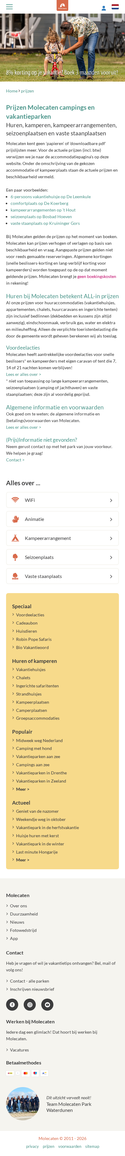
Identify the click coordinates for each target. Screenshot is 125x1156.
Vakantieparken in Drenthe (41, 772)
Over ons (18, 905)
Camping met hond (34, 748)
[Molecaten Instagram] (30, 1005)
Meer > (22, 789)
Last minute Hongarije (37, 851)
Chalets (23, 677)
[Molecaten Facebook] (12, 1005)
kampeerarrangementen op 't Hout (43, 209)
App (14, 938)
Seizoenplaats (39, 557)
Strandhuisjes (29, 693)
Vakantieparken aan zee (38, 756)
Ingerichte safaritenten (37, 685)
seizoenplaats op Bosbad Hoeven (41, 216)
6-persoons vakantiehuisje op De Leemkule (51, 196)
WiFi (30, 500)
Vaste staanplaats (43, 576)
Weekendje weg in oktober (41, 819)
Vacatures (19, 1049)
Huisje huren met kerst (37, 835)
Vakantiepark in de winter (40, 843)
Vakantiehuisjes (31, 669)
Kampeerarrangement (48, 538)
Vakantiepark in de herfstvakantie (47, 827)
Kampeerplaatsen (32, 702)
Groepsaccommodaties (37, 718)
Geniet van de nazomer (37, 811)
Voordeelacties (30, 614)
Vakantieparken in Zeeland (41, 780)
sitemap (92, 1146)
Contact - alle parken (29, 980)
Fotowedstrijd (23, 930)
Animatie (34, 519)
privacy (32, 1146)
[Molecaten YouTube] (47, 1005)
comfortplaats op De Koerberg (39, 203)
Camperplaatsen (31, 710)
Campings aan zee (32, 764)
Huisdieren (26, 631)
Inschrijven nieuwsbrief (32, 989)
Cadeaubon (27, 622)
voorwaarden (69, 1146)
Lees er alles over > (23, 374)
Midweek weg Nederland (39, 740)
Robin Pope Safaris (34, 639)
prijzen (48, 1146)
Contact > (15, 459)
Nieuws (17, 922)
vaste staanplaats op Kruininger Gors (45, 223)
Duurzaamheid (24, 913)
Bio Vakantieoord (32, 647)
